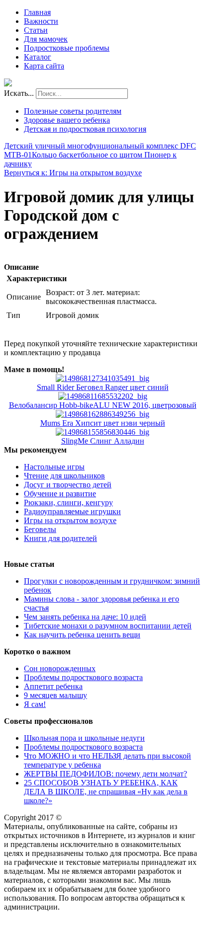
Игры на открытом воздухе (70, 520)
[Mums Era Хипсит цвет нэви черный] (102, 414)
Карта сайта (44, 66)
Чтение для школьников (64, 475)
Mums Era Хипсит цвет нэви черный (102, 423)
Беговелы (40, 529)
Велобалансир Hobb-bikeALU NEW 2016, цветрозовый (103, 405)
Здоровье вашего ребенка (67, 120)
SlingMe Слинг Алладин (102, 441)
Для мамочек (46, 39)
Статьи (36, 30)
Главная (37, 12)
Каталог (37, 57)
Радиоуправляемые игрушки (72, 511)
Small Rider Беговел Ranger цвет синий (103, 387)
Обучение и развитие (60, 493)
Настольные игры (54, 466)
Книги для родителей (60, 538)
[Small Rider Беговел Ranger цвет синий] (102, 378)
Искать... (19, 93)
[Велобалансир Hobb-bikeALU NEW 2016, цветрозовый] (102, 396)
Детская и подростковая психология (85, 129)
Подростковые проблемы (66, 48)
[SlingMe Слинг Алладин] (102, 432)
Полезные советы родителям (72, 111)
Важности (41, 21)
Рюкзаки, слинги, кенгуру (68, 502)
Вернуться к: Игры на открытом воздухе (73, 172)
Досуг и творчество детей (67, 484)
